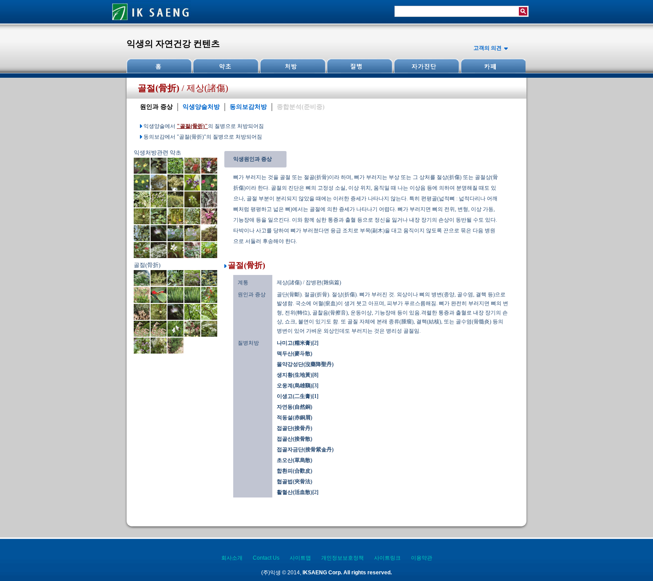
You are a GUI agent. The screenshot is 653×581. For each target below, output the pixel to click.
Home (159, 66)
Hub (225, 66)
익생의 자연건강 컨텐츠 (173, 43)
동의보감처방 (248, 106)
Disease (359, 66)
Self (425, 66)
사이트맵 (300, 558)
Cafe (492, 66)
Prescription (292, 66)
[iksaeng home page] (151, 22)
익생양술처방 (201, 106)
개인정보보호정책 (342, 558)
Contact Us (266, 558)
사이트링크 (387, 558)
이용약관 (421, 558)
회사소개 (232, 558)
